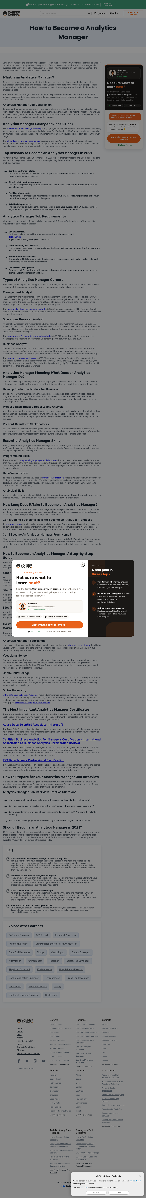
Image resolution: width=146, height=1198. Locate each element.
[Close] (83, 565)
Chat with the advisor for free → (50, 624)
